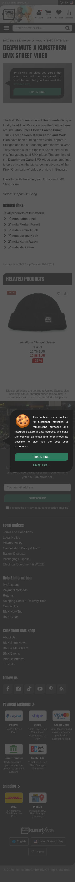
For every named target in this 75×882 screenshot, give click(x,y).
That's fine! (41, 457)
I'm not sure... (41, 464)
